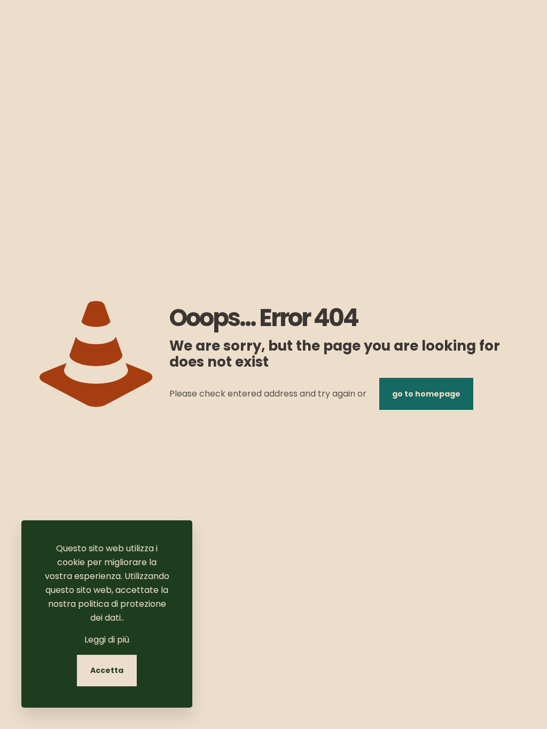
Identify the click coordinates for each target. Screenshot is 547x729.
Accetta (106, 670)
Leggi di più (106, 639)
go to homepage (426, 394)
